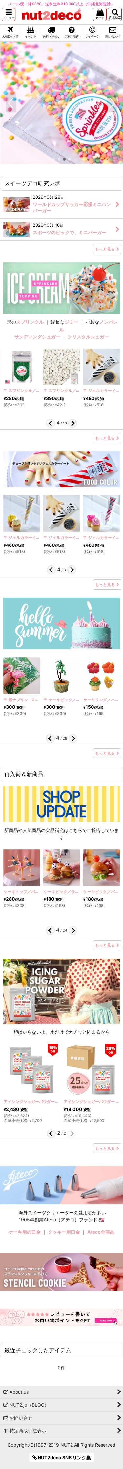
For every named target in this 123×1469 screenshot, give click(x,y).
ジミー (71, 322)
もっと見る (105, 249)
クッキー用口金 (64, 1232)
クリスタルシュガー (88, 336)
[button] (8, 14)
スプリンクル (30, 322)
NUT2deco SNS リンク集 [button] (64, 1457)
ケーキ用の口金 (25, 1232)
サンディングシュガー (37, 336)
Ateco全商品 (100, 1232)
